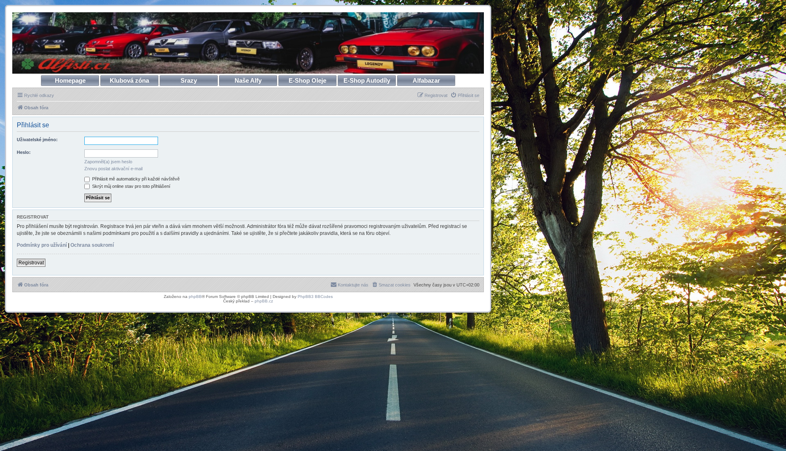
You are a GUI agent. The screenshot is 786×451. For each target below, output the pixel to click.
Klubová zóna (129, 80)
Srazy (189, 80)
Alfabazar (426, 80)
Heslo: (24, 152)
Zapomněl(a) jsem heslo (108, 161)
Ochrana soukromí (92, 245)
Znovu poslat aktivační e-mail (113, 168)
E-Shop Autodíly (366, 80)
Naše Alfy (248, 80)
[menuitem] (464, 95)
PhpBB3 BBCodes (315, 296)
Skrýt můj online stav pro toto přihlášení (130, 186)
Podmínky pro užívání (42, 245)
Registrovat (31, 263)
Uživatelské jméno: (37, 139)
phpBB (195, 296)
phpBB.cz (264, 301)
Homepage (70, 80)
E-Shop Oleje (307, 80)
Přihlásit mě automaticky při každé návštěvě (135, 178)
